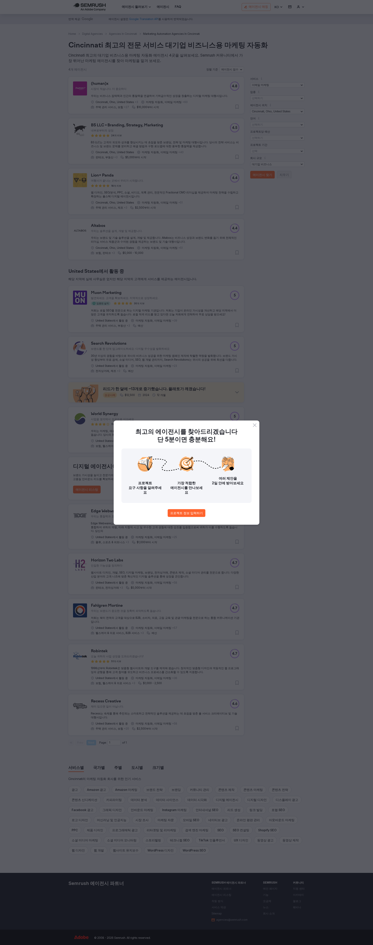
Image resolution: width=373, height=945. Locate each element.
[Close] (254, 425)
